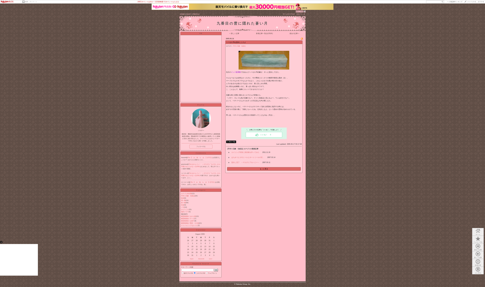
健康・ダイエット (31, 2)
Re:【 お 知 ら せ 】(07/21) (200, 157)
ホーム (478, 234)
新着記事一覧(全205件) (264, 33)
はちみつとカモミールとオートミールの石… (247, 157)
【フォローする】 (288, 14)
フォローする (477, 242)
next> (210, 259)
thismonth (201, 259)
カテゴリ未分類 (186, 193)
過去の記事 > (294, 33)
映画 (182, 198)
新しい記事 (478, 257)
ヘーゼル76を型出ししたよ (236, 42)
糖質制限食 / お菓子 (187, 221)
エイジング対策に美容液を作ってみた (245, 152)
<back (191, 259)
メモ (182, 207)
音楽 (182, 205)
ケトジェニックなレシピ (189, 225)
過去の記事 (478, 250)
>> (454, 2)
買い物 (183, 200)
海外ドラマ (185, 212)
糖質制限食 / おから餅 (188, 216)
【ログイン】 (301, 14)
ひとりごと (185, 209)
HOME (182, 14)
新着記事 (478, 265)
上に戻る (478, 273)
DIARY (188, 14)
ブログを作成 (471, 2)
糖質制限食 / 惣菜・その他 (190, 223)
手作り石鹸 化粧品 (188, 196)
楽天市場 (481, 2)
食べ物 (183, 203)
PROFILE (196, 14)
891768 (299, 11)
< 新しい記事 (234, 33)
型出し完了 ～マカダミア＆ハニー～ (245, 162)
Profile (200, 105)
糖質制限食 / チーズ (187, 218)
